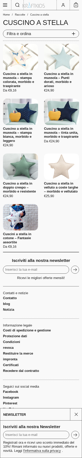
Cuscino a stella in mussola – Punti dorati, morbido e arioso (61, 68)
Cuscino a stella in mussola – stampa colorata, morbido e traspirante (20, 68)
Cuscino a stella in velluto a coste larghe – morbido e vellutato (61, 175)
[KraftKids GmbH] (41, 5)
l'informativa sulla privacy (42, 451)
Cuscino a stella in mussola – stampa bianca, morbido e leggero (20, 123)
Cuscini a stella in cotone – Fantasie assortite (20, 226)
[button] (17, 5)
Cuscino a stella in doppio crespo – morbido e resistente (20, 175)
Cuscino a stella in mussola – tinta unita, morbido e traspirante (61, 123)
